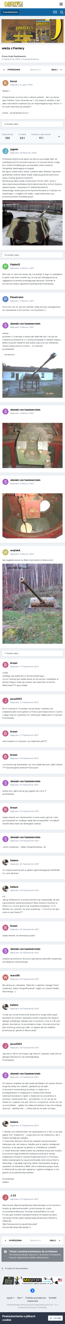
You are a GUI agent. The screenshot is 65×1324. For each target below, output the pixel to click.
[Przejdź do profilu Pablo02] (5, 266)
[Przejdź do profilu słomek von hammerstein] (5, 325)
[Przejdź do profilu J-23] (5, 1197)
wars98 (15, 975)
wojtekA (15, 550)
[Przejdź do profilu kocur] (5, 83)
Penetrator (17, 297)
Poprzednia (14, 70)
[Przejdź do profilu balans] (5, 862)
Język (9, 1297)
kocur (13, 81)
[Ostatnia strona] (61, 69)
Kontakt (52, 1297)
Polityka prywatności (36, 1297)
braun (13, 662)
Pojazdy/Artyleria (31, 59)
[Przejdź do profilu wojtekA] (5, 552)
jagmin (14, 149)
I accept (56, 1318)
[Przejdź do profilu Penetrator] (5, 299)
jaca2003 (16, 698)
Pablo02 (15, 264)
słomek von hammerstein (25, 323)
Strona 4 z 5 (35, 70)
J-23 (13, 1195)
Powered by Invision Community (32, 1307)
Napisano (21, 84)
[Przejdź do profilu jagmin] (5, 151)
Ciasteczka (32, 1301)
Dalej (54, 70)
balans (14, 860)
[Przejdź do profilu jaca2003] (5, 701)
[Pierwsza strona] (4, 69)
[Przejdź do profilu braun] (5, 665)
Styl (19, 1297)
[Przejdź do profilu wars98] (5, 977)
